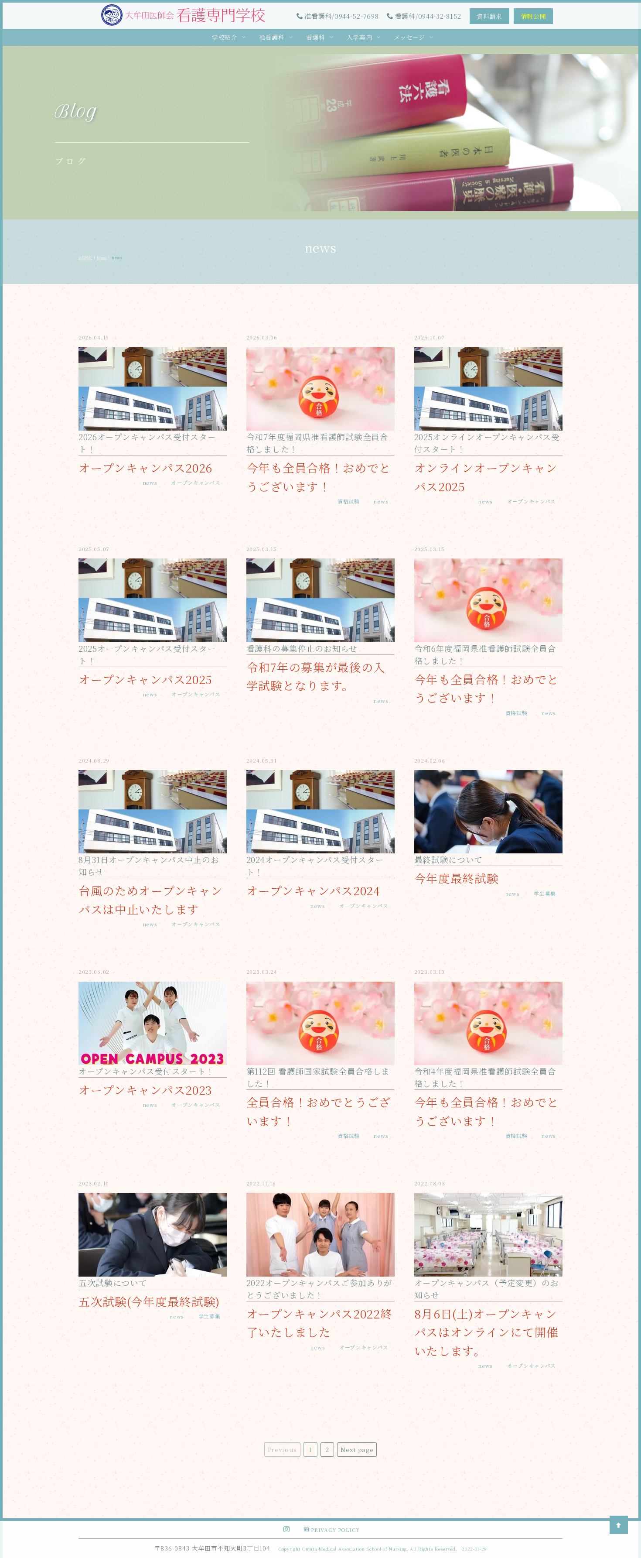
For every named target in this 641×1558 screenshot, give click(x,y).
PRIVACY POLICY (335, 1529)
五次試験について (112, 1282)
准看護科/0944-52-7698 (341, 16)
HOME (85, 257)
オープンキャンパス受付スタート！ (146, 1071)
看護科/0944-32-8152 (428, 16)
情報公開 (533, 16)
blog (102, 257)
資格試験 (349, 501)
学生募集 (545, 893)
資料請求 (489, 16)
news (150, 482)
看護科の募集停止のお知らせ (302, 648)
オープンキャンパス (195, 482)
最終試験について (448, 859)
